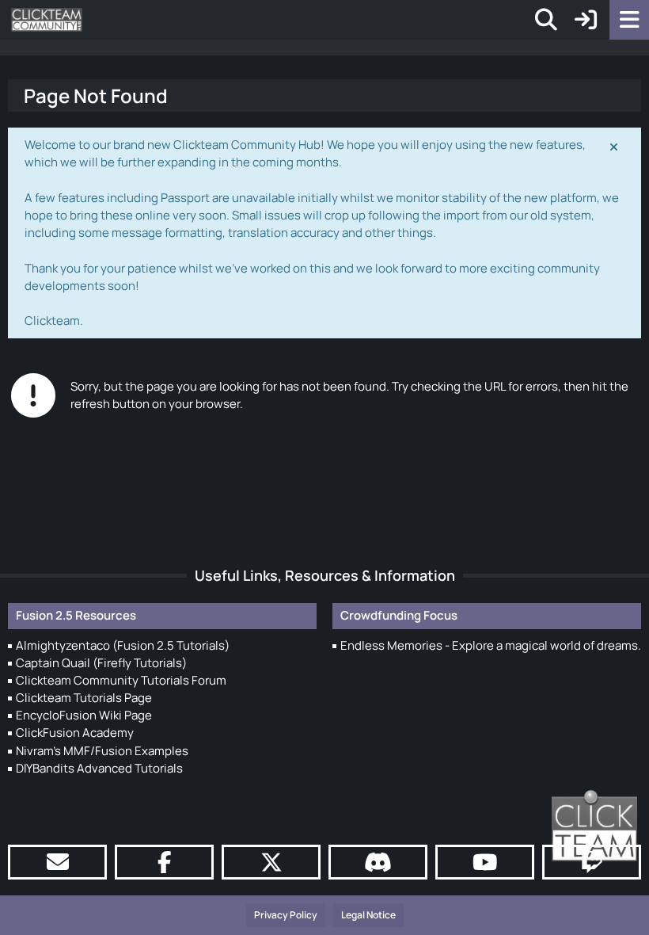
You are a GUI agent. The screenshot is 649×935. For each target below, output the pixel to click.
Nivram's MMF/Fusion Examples (102, 750)
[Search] (546, 20)
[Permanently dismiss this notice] (614, 145)
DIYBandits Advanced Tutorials (99, 768)
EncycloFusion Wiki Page (84, 715)
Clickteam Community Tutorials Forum (121, 680)
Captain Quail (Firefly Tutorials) (101, 662)
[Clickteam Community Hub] (46, 20)
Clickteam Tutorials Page (84, 697)
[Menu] (629, 20)
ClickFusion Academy (75, 732)
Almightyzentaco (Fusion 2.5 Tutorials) (123, 645)
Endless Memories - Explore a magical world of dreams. (490, 645)
